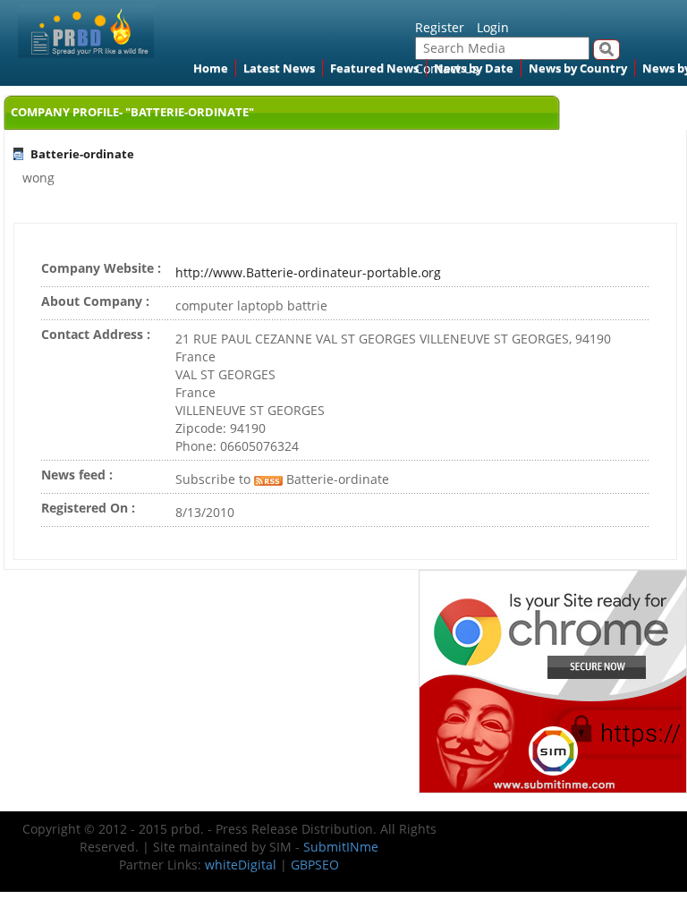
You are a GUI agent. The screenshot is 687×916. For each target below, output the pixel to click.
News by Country (578, 68)
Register (439, 27)
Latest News (279, 68)
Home (210, 68)
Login (493, 27)
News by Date (473, 68)
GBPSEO (315, 864)
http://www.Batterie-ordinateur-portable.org (308, 272)
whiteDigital (240, 864)
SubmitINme (340, 846)
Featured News (374, 68)
